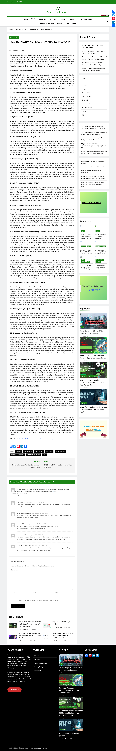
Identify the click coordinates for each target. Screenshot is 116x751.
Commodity (74, 19)
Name (13, 592)
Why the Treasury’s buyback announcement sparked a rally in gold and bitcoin (93, 146)
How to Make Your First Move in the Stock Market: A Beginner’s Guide (63, 635)
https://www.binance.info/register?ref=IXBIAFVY (31, 528)
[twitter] (13, 10)
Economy (60, 24)
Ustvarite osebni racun (24, 545)
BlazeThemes (42, 748)
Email (34, 592)
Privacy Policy (38, 667)
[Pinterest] (114, 18)
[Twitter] (114, 15)
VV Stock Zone (58, 12)
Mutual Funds (86, 19)
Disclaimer (37, 670)
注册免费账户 (21, 502)
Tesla (44, 454)
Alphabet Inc (28, 451)
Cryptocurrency (60, 19)
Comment (14, 570)
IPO (68, 24)
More (74, 24)
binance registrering (23, 534)
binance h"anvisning (23, 524)
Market (98, 246)
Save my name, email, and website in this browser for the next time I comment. (36, 600)
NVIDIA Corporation (33, 454)
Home (26, 19)
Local (84, 89)
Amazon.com (39, 451)
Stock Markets (45, 19)
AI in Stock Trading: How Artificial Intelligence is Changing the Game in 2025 (100, 238)
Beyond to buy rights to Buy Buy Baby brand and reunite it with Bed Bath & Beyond (92, 184)
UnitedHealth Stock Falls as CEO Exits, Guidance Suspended (86, 251)
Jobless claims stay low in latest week (92, 167)
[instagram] (11, 10)
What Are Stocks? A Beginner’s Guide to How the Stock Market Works (30, 635)
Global (85, 86)
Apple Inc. (49, 451)
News (33, 19)
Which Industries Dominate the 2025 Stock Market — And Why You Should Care (30, 624)
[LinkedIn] (114, 22)
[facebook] (8, 10)
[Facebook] (114, 11)
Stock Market (14, 37)
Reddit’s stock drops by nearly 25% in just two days (36, 439)
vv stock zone (15, 46)
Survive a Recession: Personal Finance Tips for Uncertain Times (69, 690)
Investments (99, 259)
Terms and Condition (40, 663)
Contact (36, 655)
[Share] (114, 26)
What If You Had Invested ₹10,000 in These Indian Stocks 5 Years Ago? (93, 409)
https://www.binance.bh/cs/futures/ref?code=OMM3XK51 (33, 550)
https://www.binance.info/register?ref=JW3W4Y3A (50, 539)
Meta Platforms (60, 451)
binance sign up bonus (24, 513)
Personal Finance (47, 24)
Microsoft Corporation (17, 454)
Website (56, 592)
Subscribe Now (14, 689)
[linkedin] (15, 10)
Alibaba (18, 451)
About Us (37, 659)
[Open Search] (104, 21)
